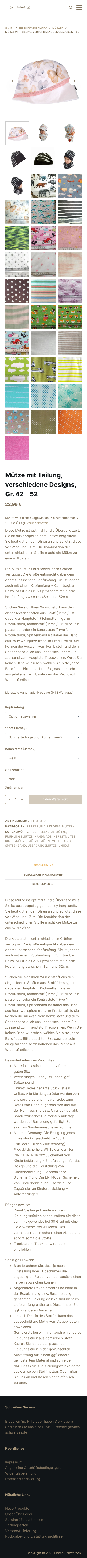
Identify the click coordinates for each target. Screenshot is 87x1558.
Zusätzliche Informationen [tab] (43, 874)
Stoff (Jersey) (16, 728)
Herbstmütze (64, 836)
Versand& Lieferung (20, 1531)
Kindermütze (16, 841)
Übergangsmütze (42, 845)
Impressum (14, 1462)
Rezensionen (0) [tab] (43, 883)
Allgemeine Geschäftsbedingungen (33, 1467)
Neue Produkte (17, 1508)
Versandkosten (37, 523)
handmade (43, 836)
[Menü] (79, 7)
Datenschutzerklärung (22, 1479)
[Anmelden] (11, 7)
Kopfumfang (14, 707)
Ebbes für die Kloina (43, 826)
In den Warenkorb (55, 799)
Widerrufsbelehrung (21, 1473)
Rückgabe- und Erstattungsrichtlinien (34, 1536)
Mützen (68, 826)
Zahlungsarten (16, 1525)
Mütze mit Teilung (56, 841)
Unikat (64, 845)
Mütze (33, 841)
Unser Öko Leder (18, 1514)
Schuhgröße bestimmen (24, 1519)
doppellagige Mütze (49, 832)
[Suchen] (70, 7)
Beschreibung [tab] (43, 865)
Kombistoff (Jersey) (20, 749)
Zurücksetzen (14, 787)
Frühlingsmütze (19, 836)
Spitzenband (14, 770)
